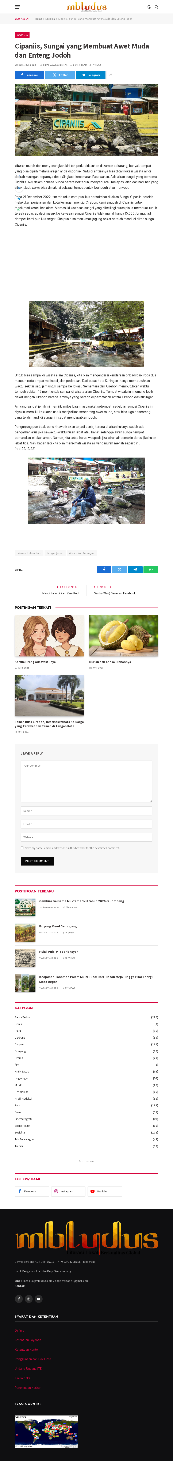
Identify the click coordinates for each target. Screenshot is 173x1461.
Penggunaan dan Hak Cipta (33, 1359)
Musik (18, 1085)
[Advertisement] (86, 264)
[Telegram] (19, 198)
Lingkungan (21, 1078)
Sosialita (50, 19)
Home (38, 19)
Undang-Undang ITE (28, 1369)
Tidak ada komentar (55, 65)
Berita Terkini (23, 1017)
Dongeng (20, 1051)
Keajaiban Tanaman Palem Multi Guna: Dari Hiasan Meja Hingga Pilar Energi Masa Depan (96, 979)
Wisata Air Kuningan (82, 553)
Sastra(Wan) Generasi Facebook (115, 593)
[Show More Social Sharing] (111, 75)
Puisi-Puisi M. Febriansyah (58, 951)
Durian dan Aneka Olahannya (110, 662)
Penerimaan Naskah (28, 1388)
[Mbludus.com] (86, 7)
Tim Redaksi (23, 1378)
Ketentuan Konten (27, 1349)
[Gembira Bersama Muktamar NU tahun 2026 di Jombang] (25, 907)
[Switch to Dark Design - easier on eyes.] (149, 7)
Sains (18, 1112)
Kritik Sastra (22, 1071)
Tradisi (19, 1146)
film (17, 1065)
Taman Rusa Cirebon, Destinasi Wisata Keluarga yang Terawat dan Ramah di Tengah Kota (49, 724)
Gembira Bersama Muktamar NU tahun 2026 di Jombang (81, 901)
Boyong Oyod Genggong (58, 926)
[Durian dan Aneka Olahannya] (123, 635)
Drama (19, 1058)
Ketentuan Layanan (28, 1340)
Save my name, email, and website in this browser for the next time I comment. (72, 848)
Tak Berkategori (24, 1139)
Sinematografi (23, 1119)
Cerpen (19, 1044)
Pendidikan (21, 1092)
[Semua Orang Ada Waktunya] (49, 635)
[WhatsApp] (19, 209)
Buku (18, 1031)
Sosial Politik (22, 1126)
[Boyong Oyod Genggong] (25, 933)
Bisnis (18, 1024)
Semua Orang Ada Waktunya (35, 662)
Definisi (19, 1330)
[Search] (156, 7)
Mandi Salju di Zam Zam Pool (60, 593)
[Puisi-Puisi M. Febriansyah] (25, 958)
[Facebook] (19, 177)
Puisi (17, 1105)
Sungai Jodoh (55, 553)
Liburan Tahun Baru (29, 553)
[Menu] (17, 7)
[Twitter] (19, 188)
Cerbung (20, 1037)
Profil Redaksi (23, 1098)
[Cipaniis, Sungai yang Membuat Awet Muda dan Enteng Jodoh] (86, 120)
